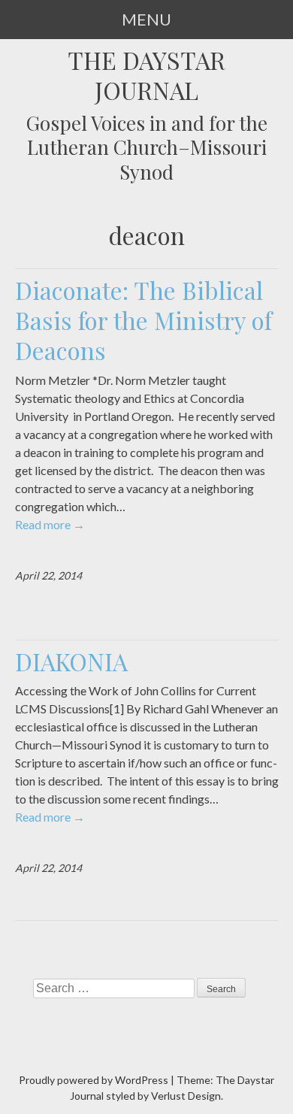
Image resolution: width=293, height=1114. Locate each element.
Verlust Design (186, 1095)
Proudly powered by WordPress (93, 1079)
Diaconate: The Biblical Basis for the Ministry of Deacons (143, 320)
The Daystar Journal (146, 75)
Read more (50, 524)
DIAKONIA (71, 661)
